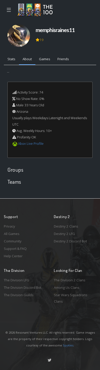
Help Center (13, 256)
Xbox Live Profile (31, 143)
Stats (11, 59)
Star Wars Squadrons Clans (70, 298)
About (27, 59)
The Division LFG (16, 280)
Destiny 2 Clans (66, 226)
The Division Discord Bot (22, 287)
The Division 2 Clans (69, 280)
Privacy (9, 226)
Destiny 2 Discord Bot (70, 241)
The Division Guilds (19, 295)
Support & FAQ (15, 248)
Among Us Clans (66, 287)
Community (13, 241)
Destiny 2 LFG (64, 233)
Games (44, 59)
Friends (63, 59)
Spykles (68, 345)
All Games (11, 233)
